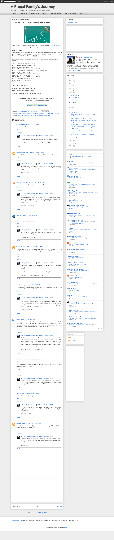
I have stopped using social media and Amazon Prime (83, 311)
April (72, 107)
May (72, 105)
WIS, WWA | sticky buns (75, 200)
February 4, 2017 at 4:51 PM (45, 335)
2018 (71, 90)
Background (24, 13)
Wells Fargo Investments (43, 115)
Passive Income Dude (22, 182)
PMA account (19, 115)
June (72, 102)
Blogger (66, 527)
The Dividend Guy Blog (76, 220)
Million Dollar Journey (76, 262)
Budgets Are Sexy (74, 256)
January (73, 138)
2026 (71, 78)
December (74, 95)
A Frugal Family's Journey (33, 7)
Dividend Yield (73, 168)
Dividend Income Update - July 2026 (78, 244)
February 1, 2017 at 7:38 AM (36, 152)
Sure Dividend (73, 282)
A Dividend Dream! (75, 276)
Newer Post (16, 506)
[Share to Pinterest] (48, 111)
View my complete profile (74, 70)
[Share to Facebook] (47, 111)
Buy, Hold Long (20, 285)
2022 (71, 81)
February (73, 112)
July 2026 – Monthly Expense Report (78, 238)
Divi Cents (19, 215)
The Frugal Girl (73, 199)
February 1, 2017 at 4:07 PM (35, 247)
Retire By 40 (73, 289)
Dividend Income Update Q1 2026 (78, 297)
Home (14, 13)
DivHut (18, 319)
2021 (71, 83)
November (74, 97)
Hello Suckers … (74, 310)
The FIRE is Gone (74, 290)
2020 (71, 85)
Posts (71, 338)
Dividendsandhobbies (22, 152)
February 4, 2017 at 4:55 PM (45, 436)
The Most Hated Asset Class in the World (80, 156)
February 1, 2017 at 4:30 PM (33, 285)
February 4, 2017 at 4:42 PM (45, 297)
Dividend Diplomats (21, 359)
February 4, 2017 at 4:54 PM (45, 405)
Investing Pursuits (74, 243)
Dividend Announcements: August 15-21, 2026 (81, 163)
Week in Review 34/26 (75, 177)
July (72, 100)
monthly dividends (49, 113)
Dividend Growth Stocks (76, 205)
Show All (100, 328)
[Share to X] (45, 111)
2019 (71, 88)
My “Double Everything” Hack (76, 257)
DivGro (71, 161)
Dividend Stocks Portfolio (39, 13)
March (73, 109)
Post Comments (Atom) (40, 512)
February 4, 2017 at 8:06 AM (35, 359)
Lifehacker (72, 182)
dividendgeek (20, 124)
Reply (17, 129)
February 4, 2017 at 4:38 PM (45, 193)
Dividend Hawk (73, 176)
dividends (41, 113)
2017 (71, 93)
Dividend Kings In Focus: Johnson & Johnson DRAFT (83, 284)
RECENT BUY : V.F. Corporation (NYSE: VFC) (83, 124)
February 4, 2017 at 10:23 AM (33, 423)
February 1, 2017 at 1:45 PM (30, 215)
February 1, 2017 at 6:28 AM (31, 124)
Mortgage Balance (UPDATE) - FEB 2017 (82, 118)
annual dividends (20, 113)
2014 (71, 146)
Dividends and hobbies (76, 269)
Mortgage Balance (70, 13)
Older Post (58, 506)
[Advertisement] (37, 490)
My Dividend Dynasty (75, 236)
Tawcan (71, 228)
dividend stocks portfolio (32, 113)
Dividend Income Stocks (76, 249)
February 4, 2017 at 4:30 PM (45, 135)
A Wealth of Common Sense (77, 155)
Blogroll (82, 13)
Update (34, 115)
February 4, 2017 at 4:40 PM (45, 263)
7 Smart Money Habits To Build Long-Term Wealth (82, 215)
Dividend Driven (20, 423)
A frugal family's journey (17, 520)
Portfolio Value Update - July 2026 (78, 251)
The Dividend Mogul (22, 247)
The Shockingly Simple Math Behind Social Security (82, 318)
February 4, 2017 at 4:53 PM (45, 378)
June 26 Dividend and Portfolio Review (79, 270)
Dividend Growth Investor (77, 323)
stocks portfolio (28, 115)
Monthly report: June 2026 (76, 277)
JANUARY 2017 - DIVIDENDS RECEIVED (82, 135)
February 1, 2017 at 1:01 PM (36, 182)
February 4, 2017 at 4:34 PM (45, 230)
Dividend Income (56, 13)
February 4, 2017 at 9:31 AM (31, 393)
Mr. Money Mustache (75, 316)
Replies (20, 132)
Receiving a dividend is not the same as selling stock (83, 324)
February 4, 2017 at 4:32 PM (45, 164)
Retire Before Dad (74, 213)
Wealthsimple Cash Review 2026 (77, 264)
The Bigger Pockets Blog (76, 191)
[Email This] (42, 111)
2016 (71, 141)
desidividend (20, 393)
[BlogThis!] (43, 111)
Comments (73, 340)
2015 (71, 143)
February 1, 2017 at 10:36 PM (28, 319)
